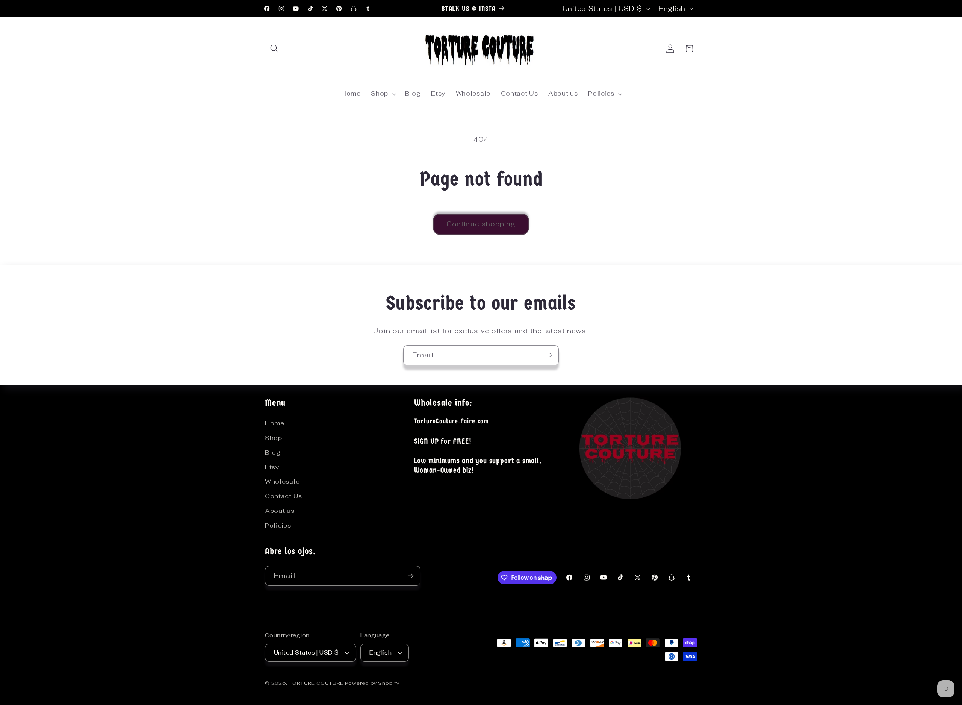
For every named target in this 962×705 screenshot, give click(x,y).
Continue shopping (481, 224)
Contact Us (283, 496)
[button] (274, 48)
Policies (278, 525)
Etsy (272, 467)
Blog (273, 452)
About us (280, 511)
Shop (273, 438)
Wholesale (282, 481)
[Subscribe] (548, 355)
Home (274, 423)
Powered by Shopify (372, 683)
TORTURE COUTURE (317, 683)
